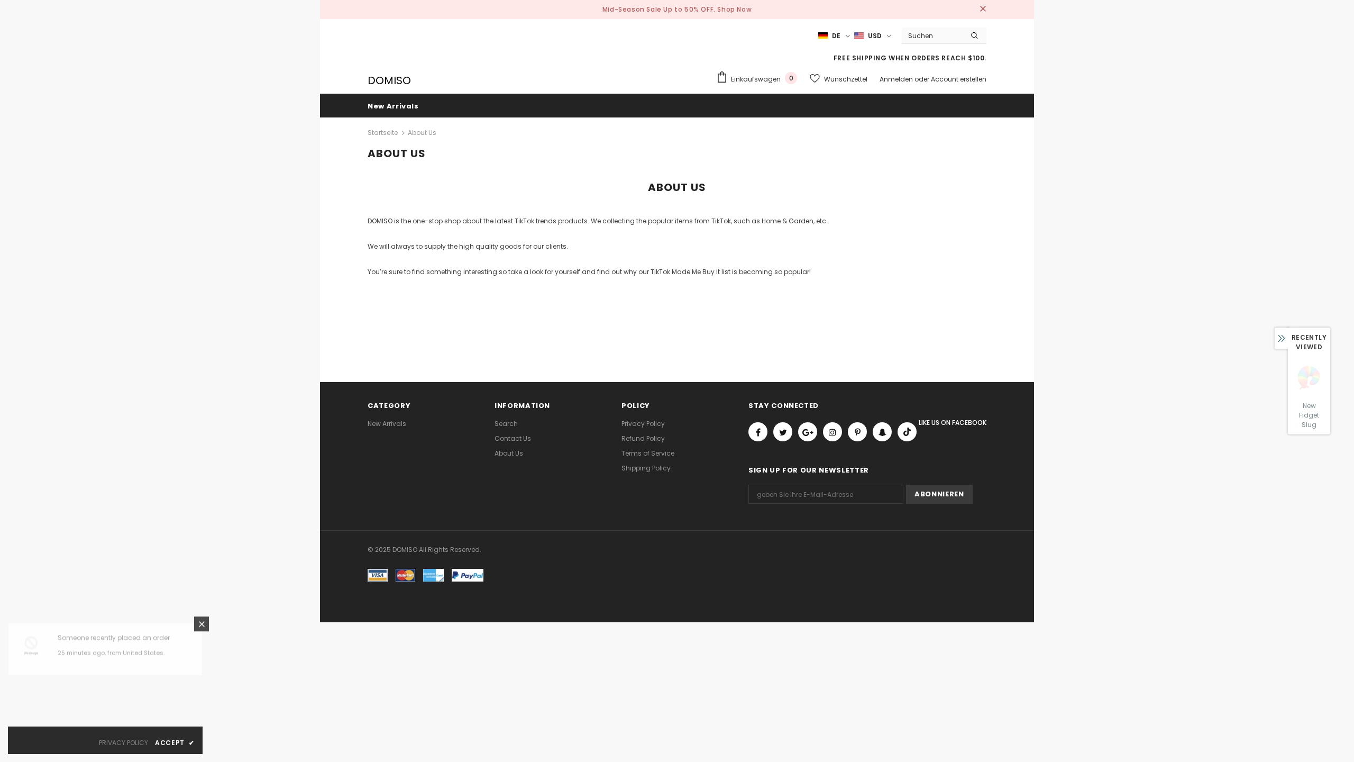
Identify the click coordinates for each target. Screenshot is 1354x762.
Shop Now (734, 9)
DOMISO (389, 80)
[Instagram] (832, 431)
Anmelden (897, 79)
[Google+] (807, 431)
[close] (982, 9)
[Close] (201, 628)
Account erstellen (958, 79)
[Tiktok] (907, 431)
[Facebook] (757, 431)
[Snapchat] (882, 431)
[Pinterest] (857, 431)
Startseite (383, 132)
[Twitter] (782, 431)
